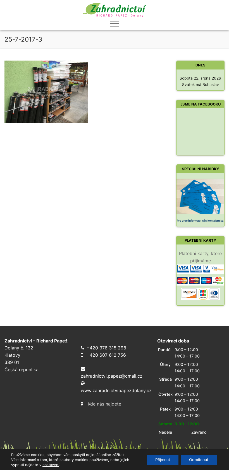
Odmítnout (198, 459)
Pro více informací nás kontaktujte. (200, 220)
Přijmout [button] (162, 459)
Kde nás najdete (104, 404)
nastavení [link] (50, 464)
